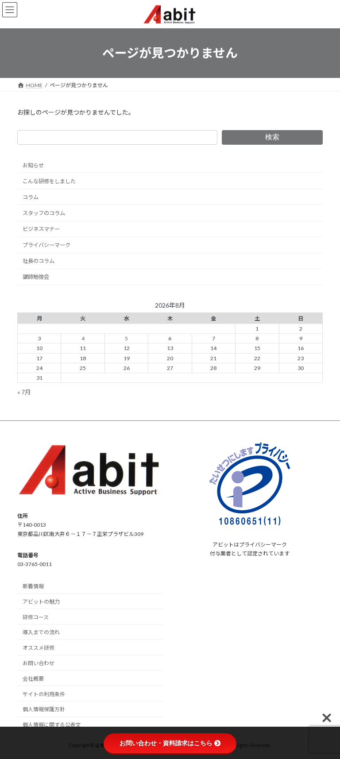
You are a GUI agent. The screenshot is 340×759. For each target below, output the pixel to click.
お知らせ (33, 165)
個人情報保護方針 (44, 709)
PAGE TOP (324, 727)
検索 (272, 137)
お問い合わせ (38, 663)
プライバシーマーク (46, 245)
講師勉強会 (36, 277)
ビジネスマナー (41, 229)
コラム (31, 197)
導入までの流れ (41, 632)
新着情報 (33, 586)
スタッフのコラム (44, 213)
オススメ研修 (38, 648)
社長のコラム (38, 261)
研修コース (36, 617)
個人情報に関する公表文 (52, 725)
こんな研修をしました (49, 180)
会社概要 (33, 678)
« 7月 (24, 391)
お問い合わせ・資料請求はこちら (166, 743)
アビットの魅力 (41, 601)
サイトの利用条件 (44, 694)
